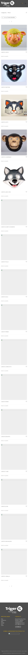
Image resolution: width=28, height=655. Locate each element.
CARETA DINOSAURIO (6, 541)
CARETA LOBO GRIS (6, 192)
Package (2, 622)
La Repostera (3, 620)
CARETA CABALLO (5, 576)
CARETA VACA (4, 296)
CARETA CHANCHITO (6, 366)
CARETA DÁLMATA (5, 436)
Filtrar (9, 12)
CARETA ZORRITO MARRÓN (8, 227)
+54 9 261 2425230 (19, 621)
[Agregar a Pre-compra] (26, 52)
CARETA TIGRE (4, 471)
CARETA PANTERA (5, 87)
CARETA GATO (4, 122)
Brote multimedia (7, 653)
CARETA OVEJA (5, 52)
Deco (2, 624)
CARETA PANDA (5, 331)
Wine (2, 621)
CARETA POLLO (5, 261)
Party (2, 618)
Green (2, 625)
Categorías (4, 12)
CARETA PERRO (5, 401)
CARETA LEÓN (4, 506)
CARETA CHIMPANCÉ (6, 157)
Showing (9, 17)
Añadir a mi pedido (4, 56)
